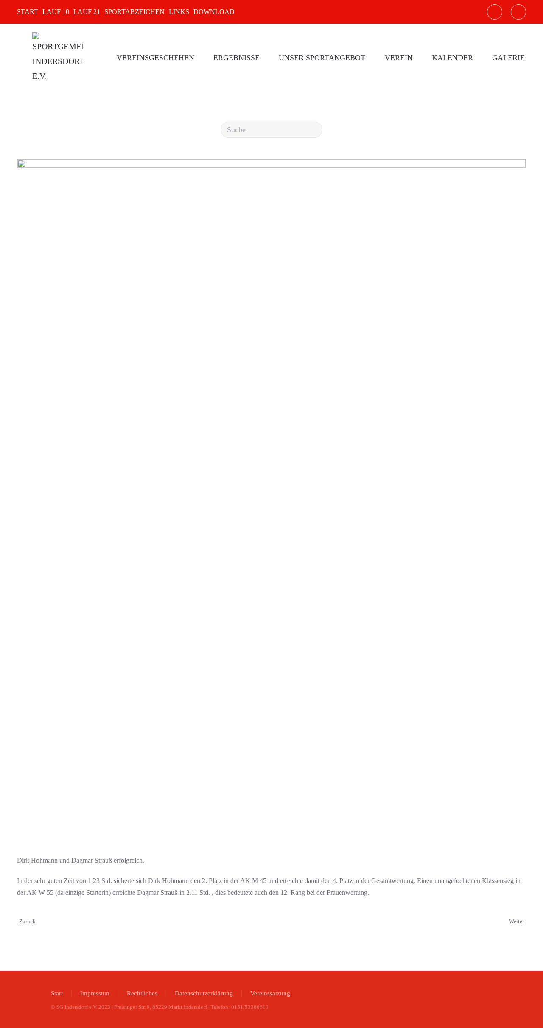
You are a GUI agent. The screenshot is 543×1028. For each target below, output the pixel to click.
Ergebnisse (236, 57)
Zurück (27, 921)
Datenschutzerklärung (204, 993)
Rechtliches (142, 993)
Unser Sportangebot (322, 57)
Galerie (508, 57)
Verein (399, 57)
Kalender (452, 57)
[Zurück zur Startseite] (57, 58)
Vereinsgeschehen (155, 57)
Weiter (516, 921)
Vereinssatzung (270, 993)
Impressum (94, 993)
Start (57, 993)
